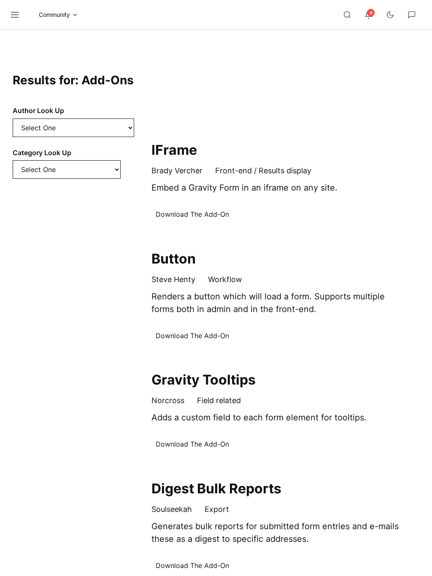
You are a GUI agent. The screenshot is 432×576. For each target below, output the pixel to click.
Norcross (167, 400)
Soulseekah (171, 509)
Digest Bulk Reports (216, 488)
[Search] (347, 14)
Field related (219, 400)
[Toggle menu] (14, 14)
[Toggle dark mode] (390, 14)
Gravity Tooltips (203, 379)
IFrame (174, 150)
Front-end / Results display (263, 170)
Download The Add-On (192, 214)
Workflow (225, 279)
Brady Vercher (176, 170)
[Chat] (411, 14)
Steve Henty (173, 279)
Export (217, 509)
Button (173, 258)
